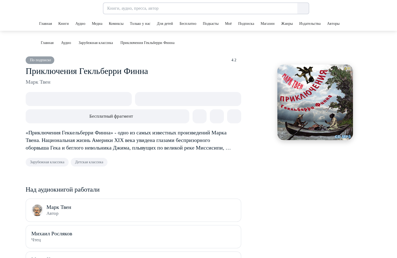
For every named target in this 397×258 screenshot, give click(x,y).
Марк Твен (38, 82)
